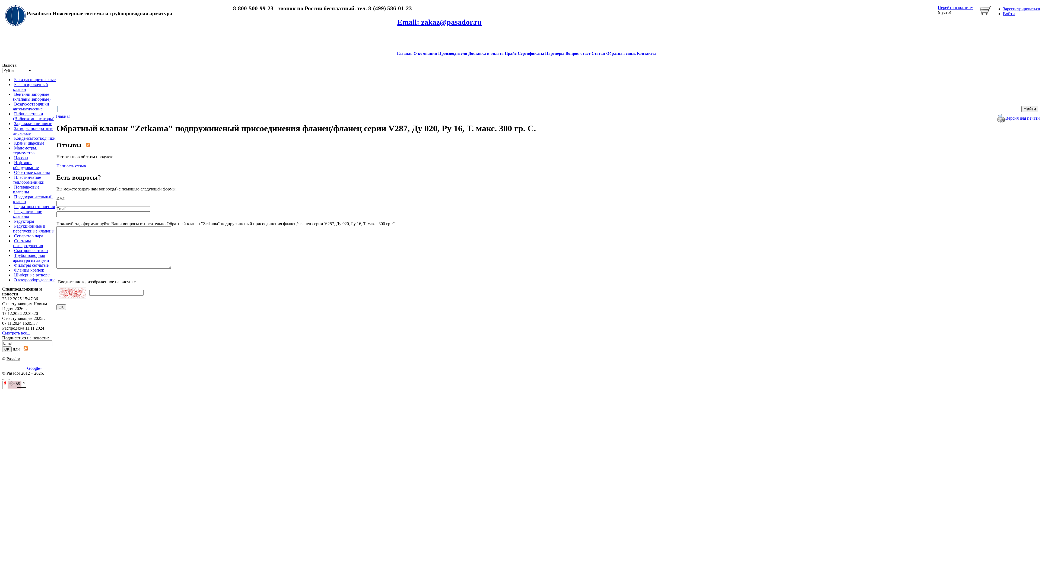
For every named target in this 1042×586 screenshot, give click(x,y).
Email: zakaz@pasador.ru (439, 22)
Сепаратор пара (28, 236)
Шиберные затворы (32, 275)
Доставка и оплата (486, 53)
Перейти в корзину (955, 7)
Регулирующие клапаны (27, 214)
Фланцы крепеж (29, 270)
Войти (1009, 13)
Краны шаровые (29, 143)
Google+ (34, 368)
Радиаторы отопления (34, 206)
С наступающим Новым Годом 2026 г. (24, 306)
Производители (452, 53)
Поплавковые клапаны (26, 189)
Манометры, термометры (25, 150)
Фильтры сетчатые (31, 265)
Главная (404, 53)
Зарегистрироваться (1021, 9)
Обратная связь (621, 53)
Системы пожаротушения (28, 243)
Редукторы (24, 221)
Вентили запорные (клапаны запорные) (31, 96)
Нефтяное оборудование (26, 165)
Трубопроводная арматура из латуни (31, 258)
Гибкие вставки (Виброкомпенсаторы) (33, 116)
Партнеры (554, 53)
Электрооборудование (34, 280)
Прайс (511, 53)
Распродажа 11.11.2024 (23, 328)
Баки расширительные (35, 79)
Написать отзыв (71, 166)
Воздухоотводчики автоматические (31, 106)
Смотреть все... (16, 333)
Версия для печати (1022, 118)
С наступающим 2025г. (23, 318)
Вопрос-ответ (578, 53)
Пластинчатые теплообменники (29, 179)
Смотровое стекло (31, 250)
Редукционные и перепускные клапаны (34, 228)
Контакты (646, 53)
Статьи (598, 53)
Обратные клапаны (32, 172)
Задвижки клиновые (33, 123)
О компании (425, 53)
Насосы (21, 157)
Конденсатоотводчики (35, 138)
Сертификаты (531, 53)
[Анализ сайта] (14, 387)
